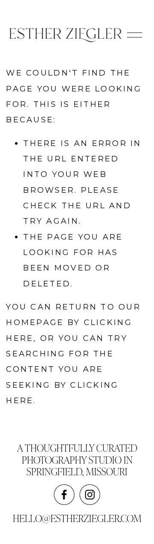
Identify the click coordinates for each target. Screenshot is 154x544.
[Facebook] (64, 494)
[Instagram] (90, 494)
